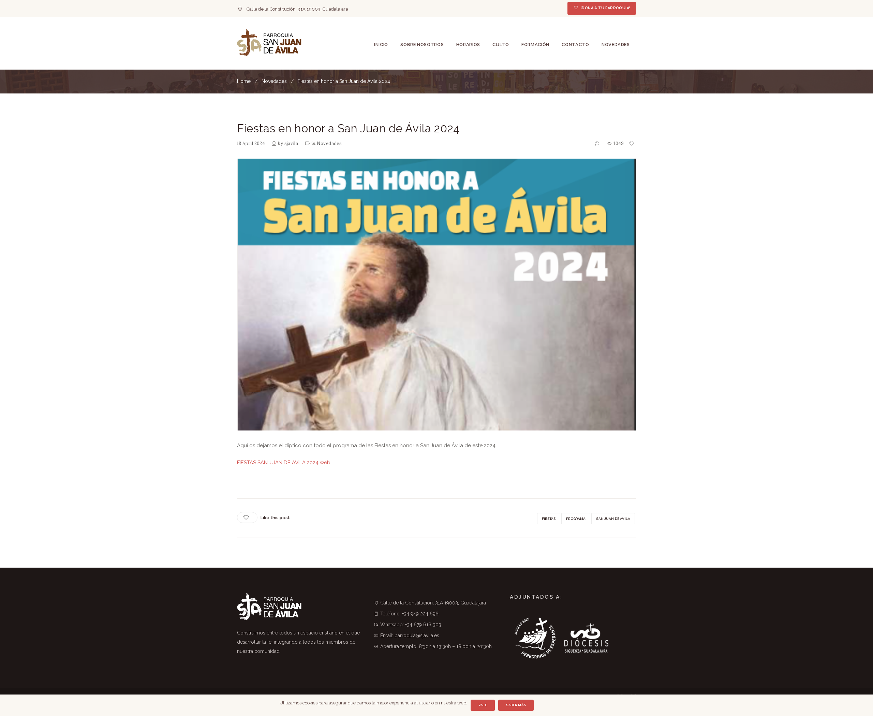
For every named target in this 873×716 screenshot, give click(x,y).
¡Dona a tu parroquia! (605, 8)
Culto (500, 44)
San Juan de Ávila (613, 519)
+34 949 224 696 (420, 613)
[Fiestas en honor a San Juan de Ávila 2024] (436, 294)
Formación (535, 44)
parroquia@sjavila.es (417, 635)
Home (244, 81)
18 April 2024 (251, 143)
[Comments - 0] (598, 144)
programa (576, 519)
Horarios (468, 44)
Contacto (575, 44)
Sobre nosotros (422, 44)
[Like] (632, 144)
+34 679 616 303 (423, 624)
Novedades (616, 44)
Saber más (516, 705)
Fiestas (549, 519)
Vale (482, 705)
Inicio (381, 44)
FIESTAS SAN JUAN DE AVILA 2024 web (283, 462)
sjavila (291, 143)
